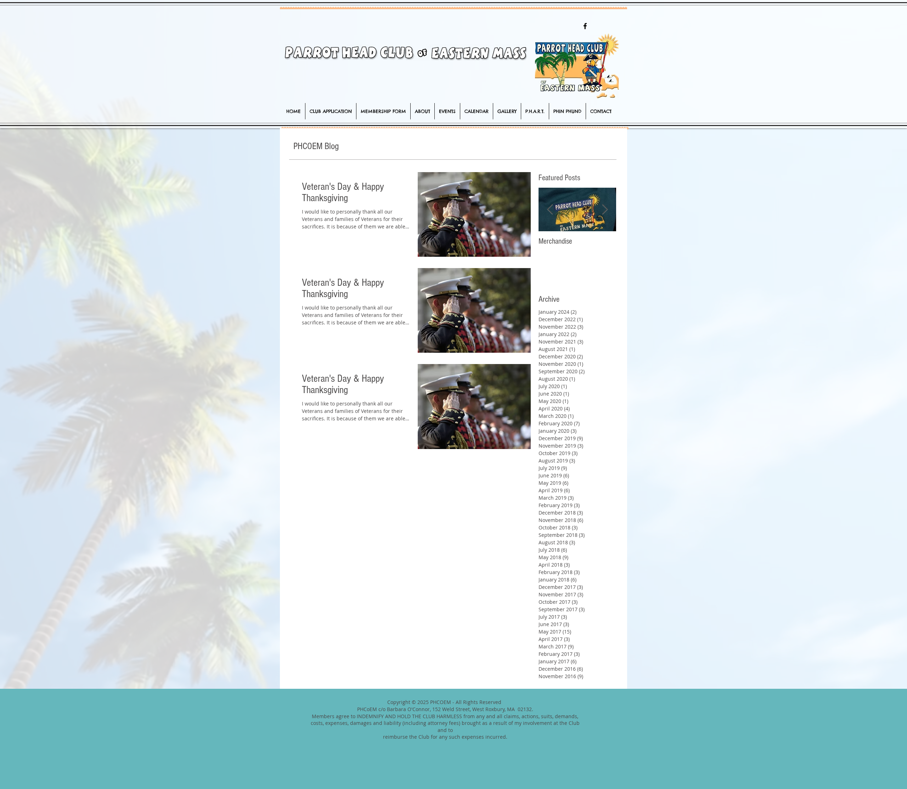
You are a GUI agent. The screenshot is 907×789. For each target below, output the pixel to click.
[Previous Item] (550, 209)
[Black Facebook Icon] (585, 26)
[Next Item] (605, 209)
